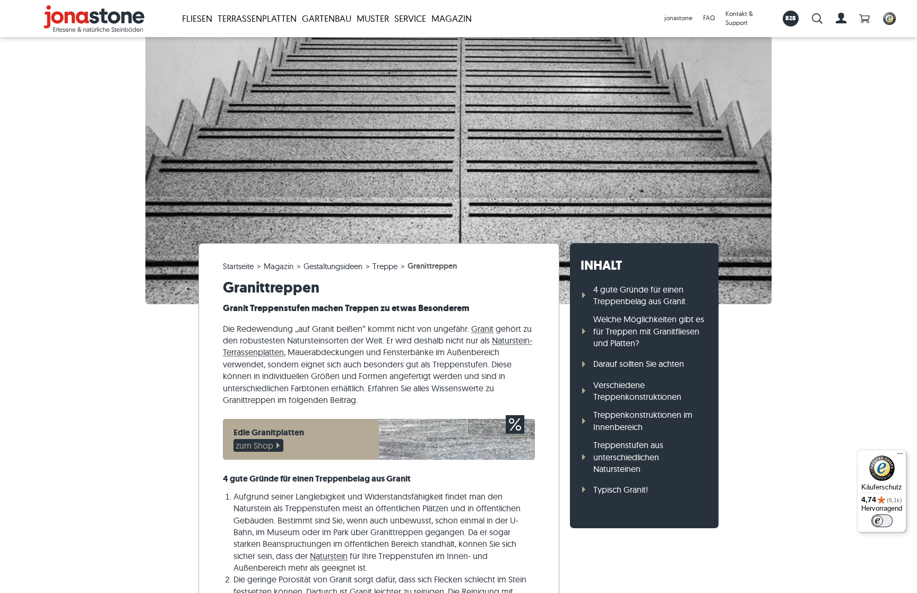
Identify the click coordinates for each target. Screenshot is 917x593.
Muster (373, 18)
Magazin (451, 18)
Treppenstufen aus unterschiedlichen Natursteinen (628, 457)
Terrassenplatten (257, 18)
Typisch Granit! (620, 489)
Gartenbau (326, 18)
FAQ (709, 18)
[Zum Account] (841, 18)
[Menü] (900, 456)
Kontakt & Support (739, 18)
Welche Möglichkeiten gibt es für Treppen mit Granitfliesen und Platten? (648, 331)
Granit (482, 328)
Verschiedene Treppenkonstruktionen (637, 391)
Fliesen (197, 18)
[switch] (882, 520)
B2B (791, 18)
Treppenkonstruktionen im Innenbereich (643, 420)
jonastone (678, 18)
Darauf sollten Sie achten (638, 363)
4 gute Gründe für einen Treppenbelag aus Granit (639, 295)
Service (410, 18)
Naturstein (329, 556)
